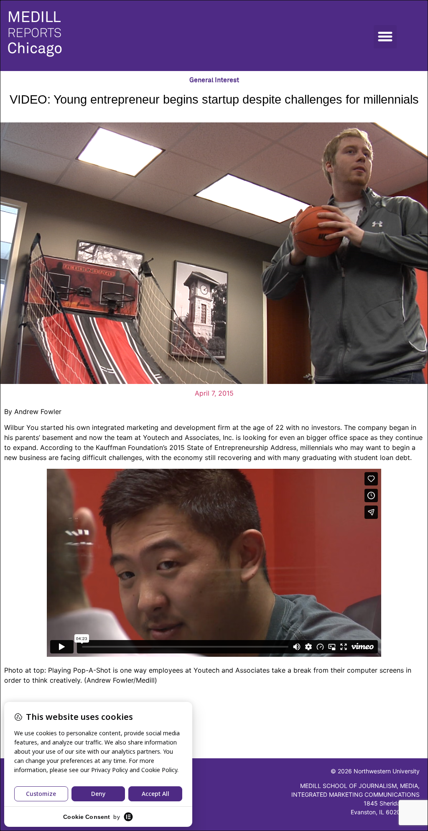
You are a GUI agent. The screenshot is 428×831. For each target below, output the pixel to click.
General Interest (214, 80)
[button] (385, 36)
